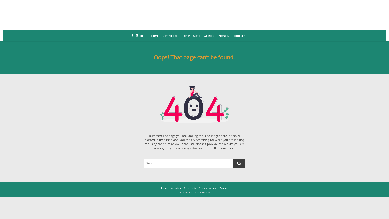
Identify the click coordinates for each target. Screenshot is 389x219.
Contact (239, 36)
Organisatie (192, 36)
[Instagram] (137, 36)
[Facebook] (132, 36)
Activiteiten (171, 36)
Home (154, 36)
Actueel (224, 36)
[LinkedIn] (142, 36)
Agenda (209, 36)
